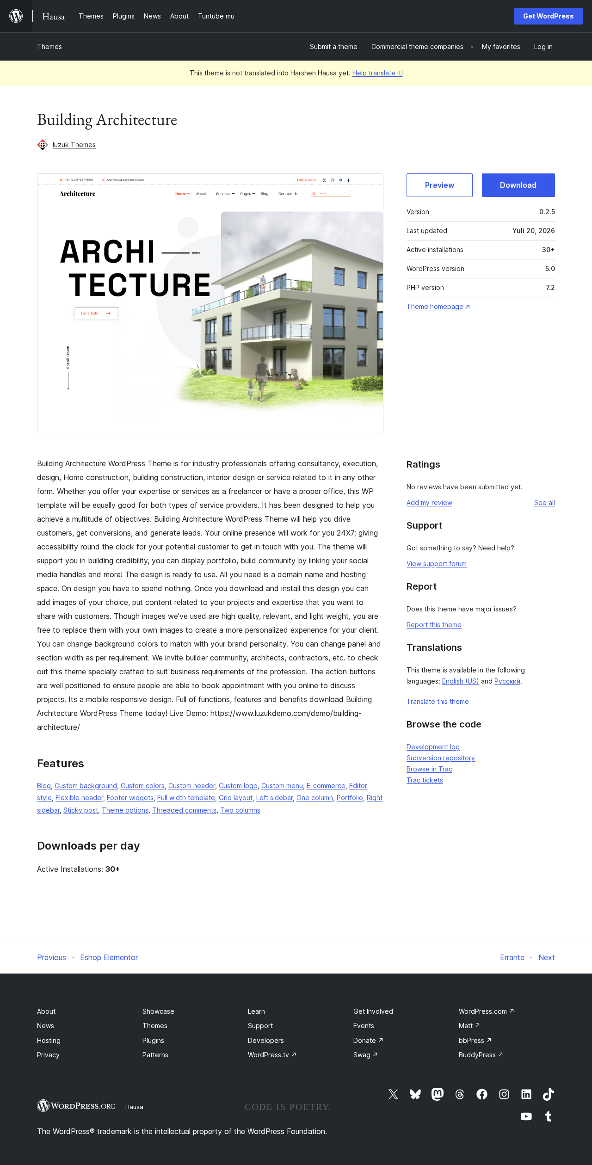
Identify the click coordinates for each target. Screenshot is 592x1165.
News (45, 1025)
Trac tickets (425, 780)
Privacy (48, 1055)
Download (518, 185)
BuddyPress (481, 1055)
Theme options (125, 810)
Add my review (429, 502)
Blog (44, 785)
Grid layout (236, 797)
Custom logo (238, 785)
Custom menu (282, 785)
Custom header (191, 785)
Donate (368, 1040)
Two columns (240, 810)
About (46, 1011)
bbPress (475, 1040)
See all (544, 502)
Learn (256, 1011)
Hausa (134, 1106)
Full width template (186, 797)
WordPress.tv (272, 1055)
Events (363, 1025)
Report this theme (434, 625)
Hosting (49, 1040)
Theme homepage (435, 306)
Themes (49, 46)
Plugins (153, 1040)
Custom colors (143, 785)
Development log (433, 747)
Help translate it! (377, 73)
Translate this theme (438, 701)
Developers (266, 1040)
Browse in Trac (429, 769)
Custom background (86, 785)
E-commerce (326, 785)
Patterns (155, 1055)
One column (314, 797)
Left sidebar (274, 797)
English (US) (460, 681)
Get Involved (373, 1011)
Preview (439, 185)
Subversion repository (441, 758)
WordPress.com (487, 1011)
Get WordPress (548, 16)
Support (260, 1025)
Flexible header (79, 797)
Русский (507, 681)
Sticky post (80, 810)
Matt (470, 1025)
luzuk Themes (74, 144)
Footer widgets (130, 797)
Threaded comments (184, 810)
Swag (365, 1055)
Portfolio (350, 797)
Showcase (158, 1011)
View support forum (437, 563)
